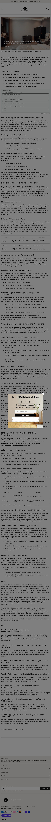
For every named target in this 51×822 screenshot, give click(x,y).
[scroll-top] (47, 819)
